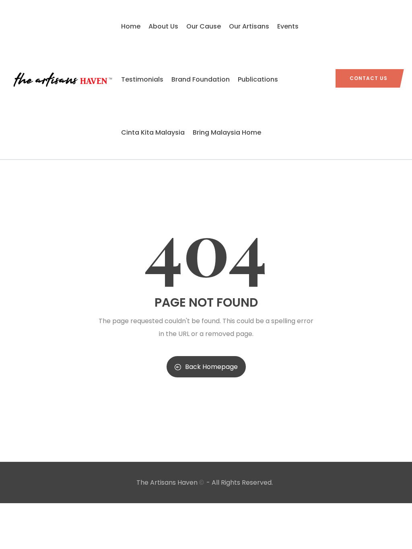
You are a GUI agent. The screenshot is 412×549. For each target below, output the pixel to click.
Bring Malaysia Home (227, 132)
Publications (258, 79)
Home (130, 26)
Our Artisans (249, 26)
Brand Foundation (200, 79)
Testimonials (142, 79)
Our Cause (203, 26)
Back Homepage (211, 366)
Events (288, 26)
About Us (163, 26)
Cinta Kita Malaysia (153, 132)
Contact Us (368, 78)
